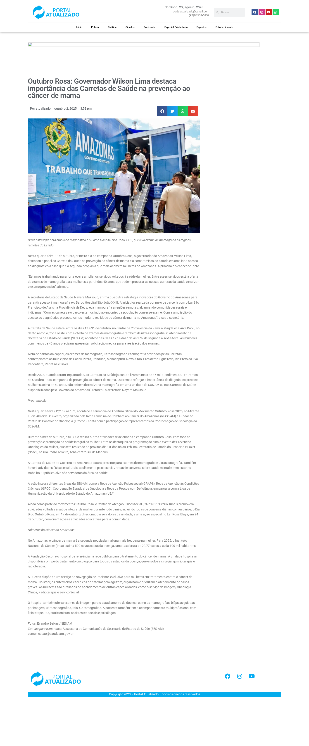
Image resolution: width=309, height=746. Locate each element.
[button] (162, 111)
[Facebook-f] (227, 676)
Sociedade (149, 27)
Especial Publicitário (176, 27)
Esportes (202, 27)
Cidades (130, 27)
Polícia (95, 27)
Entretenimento (224, 27)
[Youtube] (251, 676)
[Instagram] (239, 676)
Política (112, 27)
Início (79, 27)
